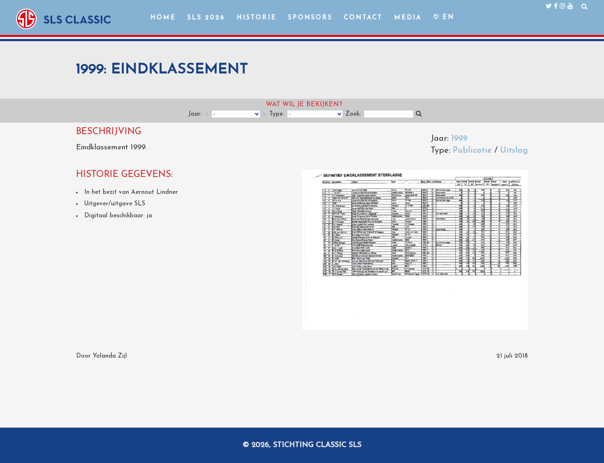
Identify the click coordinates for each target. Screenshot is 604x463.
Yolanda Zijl (110, 356)
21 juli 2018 (512, 356)
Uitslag (514, 151)
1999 (459, 139)
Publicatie (472, 151)
